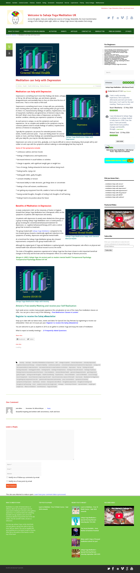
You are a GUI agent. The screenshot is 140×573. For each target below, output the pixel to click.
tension (43, 382)
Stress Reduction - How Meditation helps (116, 56)
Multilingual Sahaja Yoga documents (115, 64)
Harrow (67, 3)
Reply (49, 408)
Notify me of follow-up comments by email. (24, 477)
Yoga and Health (52, 386)
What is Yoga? (13, 31)
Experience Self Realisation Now (114, 58)
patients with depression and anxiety (50, 379)
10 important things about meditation (115, 51)
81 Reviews (109, 82)
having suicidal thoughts (34, 374)
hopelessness (59, 374)
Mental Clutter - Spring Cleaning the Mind (116, 60)
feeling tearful (46, 370)
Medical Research (45, 86)
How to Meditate (70, 374)
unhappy (60, 384)
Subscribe (108, 250)
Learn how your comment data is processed (50, 494)
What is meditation (30, 386)
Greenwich (51, 3)
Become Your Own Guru (111, 54)
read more (120, 129)
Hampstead (59, 3)
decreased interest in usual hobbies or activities (53, 367)
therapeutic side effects (54, 382)
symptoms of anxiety (82, 379)
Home (8, 35)
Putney (82, 3)
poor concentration (68, 379)
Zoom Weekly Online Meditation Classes (116, 50)
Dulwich (38, 3)
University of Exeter (71, 384)
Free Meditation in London (34, 31)
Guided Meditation (110, 63)
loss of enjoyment (22, 377)
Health (25, 86)
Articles (74, 31)
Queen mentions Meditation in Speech (116, 57)
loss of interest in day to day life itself (40, 377)
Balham (8, 3)
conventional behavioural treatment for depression (77, 365)
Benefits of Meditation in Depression (43, 362)
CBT (56, 362)
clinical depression (76, 362)
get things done (91, 372)
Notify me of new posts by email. (20, 481)
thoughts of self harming (24, 384)
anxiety (22, 362)
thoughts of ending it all (84, 382)
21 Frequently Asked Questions (54, 330)
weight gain (92, 384)
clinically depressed (89, 362)
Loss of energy (92, 374)
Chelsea (32, 3)
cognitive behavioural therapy (25, 365)
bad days (28, 362)
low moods (79, 377)
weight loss (20, 386)
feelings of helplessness (59, 370)
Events (63, 31)
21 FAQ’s (128, 31)
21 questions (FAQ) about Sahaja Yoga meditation (115, 52)
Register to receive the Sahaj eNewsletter (62, 323)
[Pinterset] (118, 18)
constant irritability (41, 365)
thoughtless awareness (69, 382)
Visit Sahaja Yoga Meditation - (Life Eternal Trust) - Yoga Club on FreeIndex (119, 150)
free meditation (49, 372)
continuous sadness (54, 365)
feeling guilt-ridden (34, 370)
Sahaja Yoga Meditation (41, 231)
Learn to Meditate (81, 374)
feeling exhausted (22, 370)
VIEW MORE (119, 141)
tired (34, 384)
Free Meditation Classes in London (65, 312)
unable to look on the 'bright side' (47, 384)
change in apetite (64, 362)
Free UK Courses (115, 31)
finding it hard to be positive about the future (30, 372)
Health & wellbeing (48, 374)
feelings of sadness (90, 370)
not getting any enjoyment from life (27, 379)
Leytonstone (74, 3)
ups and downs (82, 384)
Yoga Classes (127, 91)
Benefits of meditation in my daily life (115, 59)
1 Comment (98, 86)
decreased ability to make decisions (27, 367)
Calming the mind (109, 62)
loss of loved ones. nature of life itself (63, 377)
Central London (23, 3)
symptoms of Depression (24, 382)
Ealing (44, 3)
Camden (14, 3)
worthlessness (41, 386)
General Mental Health (62, 372)
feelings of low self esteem (75, 370)
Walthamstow (100, 3)
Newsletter (99, 31)
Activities (53, 31)
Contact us (86, 31)
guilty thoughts (21, 374)
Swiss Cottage (90, 3)
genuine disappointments (78, 372)
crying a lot (97, 365)
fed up (79, 367)
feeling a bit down (88, 367)
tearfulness (36, 382)
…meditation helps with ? (113, 184)
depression (72, 367)
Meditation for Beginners (91, 377)
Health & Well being (33, 86)
